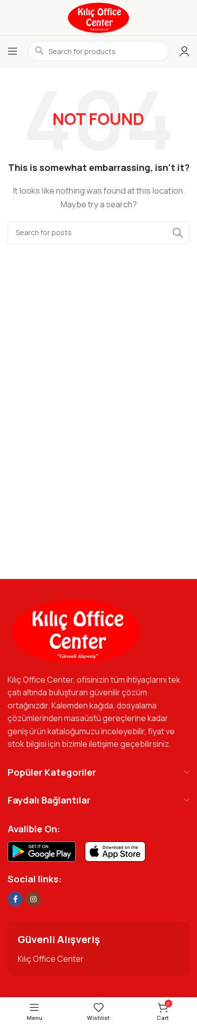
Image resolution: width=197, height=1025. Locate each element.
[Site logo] (98, 17)
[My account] (184, 51)
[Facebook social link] (15, 899)
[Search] (177, 232)
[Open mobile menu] (13, 51)
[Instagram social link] (33, 899)
